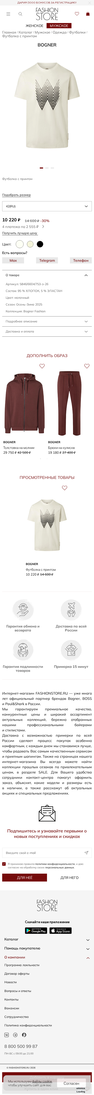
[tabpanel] (47, 105)
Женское (34, 25)
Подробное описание (21, 321)
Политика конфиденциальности (28, 1025)
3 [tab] (53, 459)
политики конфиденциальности (55, 864)
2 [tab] (47, 459)
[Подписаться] (86, 853)
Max (13, 260)
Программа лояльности (21, 965)
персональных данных (59, 867)
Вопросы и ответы (17, 991)
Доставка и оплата (20, 331)
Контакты (11, 999)
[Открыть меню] (8, 14)
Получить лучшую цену (20, 233)
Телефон (81, 260)
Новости (10, 982)
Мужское (59, 25)
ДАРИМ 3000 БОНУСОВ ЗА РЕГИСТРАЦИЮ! (47, 3)
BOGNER (47, 45)
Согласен (71, 1083)
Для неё (24, 877)
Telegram (47, 260)
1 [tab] (40, 459)
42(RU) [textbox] (11, 206)
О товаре (12, 275)
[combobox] (47, 206)
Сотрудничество (16, 1017)
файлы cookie (42, 1081)
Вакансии (11, 1008)
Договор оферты (16, 974)
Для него (69, 877)
